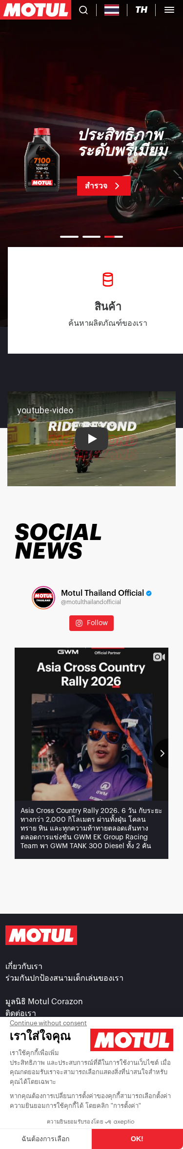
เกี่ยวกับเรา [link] (23, 966)
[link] (91, 161)
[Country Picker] (112, 10)
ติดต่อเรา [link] (20, 1013)
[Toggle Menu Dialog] (169, 10)
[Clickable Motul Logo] (35, 10)
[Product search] (83, 10)
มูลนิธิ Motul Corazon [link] (44, 1002)
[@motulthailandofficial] (43, 598)
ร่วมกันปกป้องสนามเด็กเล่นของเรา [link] (64, 978)
